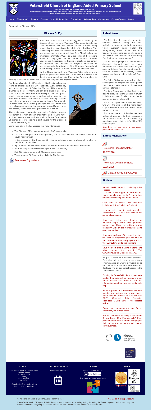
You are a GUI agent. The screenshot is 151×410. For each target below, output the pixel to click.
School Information (59, 19)
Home (11, 19)
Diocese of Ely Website (27, 160)
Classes (44, 19)
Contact (131, 19)
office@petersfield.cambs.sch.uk (24, 384)
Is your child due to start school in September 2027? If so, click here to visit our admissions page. (122, 212)
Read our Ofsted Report (92, 370)
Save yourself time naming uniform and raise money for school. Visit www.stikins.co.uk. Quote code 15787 (122, 250)
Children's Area (118, 19)
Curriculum (76, 19)
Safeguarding (89, 19)
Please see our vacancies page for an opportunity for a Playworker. (122, 309)
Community (103, 19)
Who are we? (22, 19)
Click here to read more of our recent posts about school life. (122, 128)
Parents (34, 19)
